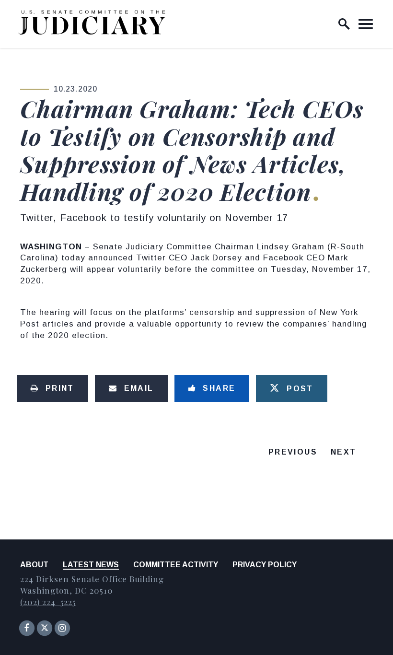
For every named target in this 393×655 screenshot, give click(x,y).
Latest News (91, 565)
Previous (292, 452)
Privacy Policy (264, 565)
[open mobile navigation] (365, 24)
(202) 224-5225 (48, 602)
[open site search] (344, 24)
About (34, 565)
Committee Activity (175, 565)
